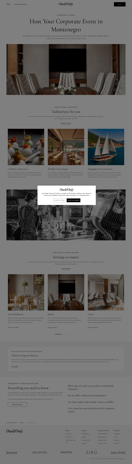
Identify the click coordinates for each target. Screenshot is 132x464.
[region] (66, 195)
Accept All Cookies (73, 200)
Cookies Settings (59, 200)
